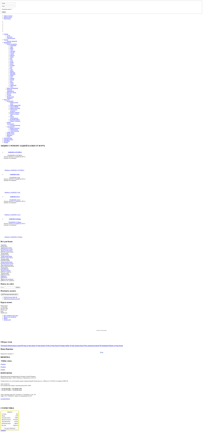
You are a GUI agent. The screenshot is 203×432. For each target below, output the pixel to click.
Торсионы (3, 245)
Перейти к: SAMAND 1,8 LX (12, 214)
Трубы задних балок (6, 256)
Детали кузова (5, 273)
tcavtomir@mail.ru (5, 399)
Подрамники (4, 267)
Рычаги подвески (5, 270)
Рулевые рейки (5, 259)
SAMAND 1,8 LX (15, 196)
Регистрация (7, 18)
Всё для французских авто (11, 315)
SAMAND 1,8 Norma (15, 219)
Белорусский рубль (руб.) (11, 294)
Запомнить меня (6, 9)
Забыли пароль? (8, 15)
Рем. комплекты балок (7, 265)
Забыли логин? (8, 17)
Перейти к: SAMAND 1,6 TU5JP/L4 (14, 170)
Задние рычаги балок (6, 262)
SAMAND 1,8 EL (15, 174)
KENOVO (4, 276)
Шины (5, 318)
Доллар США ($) (12, 297)
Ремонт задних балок (116, 345)
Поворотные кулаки (6, 247)
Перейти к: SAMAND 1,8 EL (12, 192)
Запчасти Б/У (7, 319)
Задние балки (4, 253)
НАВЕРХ (3, 430)
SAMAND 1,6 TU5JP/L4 (15, 152)
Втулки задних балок (6, 250)
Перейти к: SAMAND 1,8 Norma (13, 237)
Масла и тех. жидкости (7, 279)
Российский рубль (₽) (14, 299)
